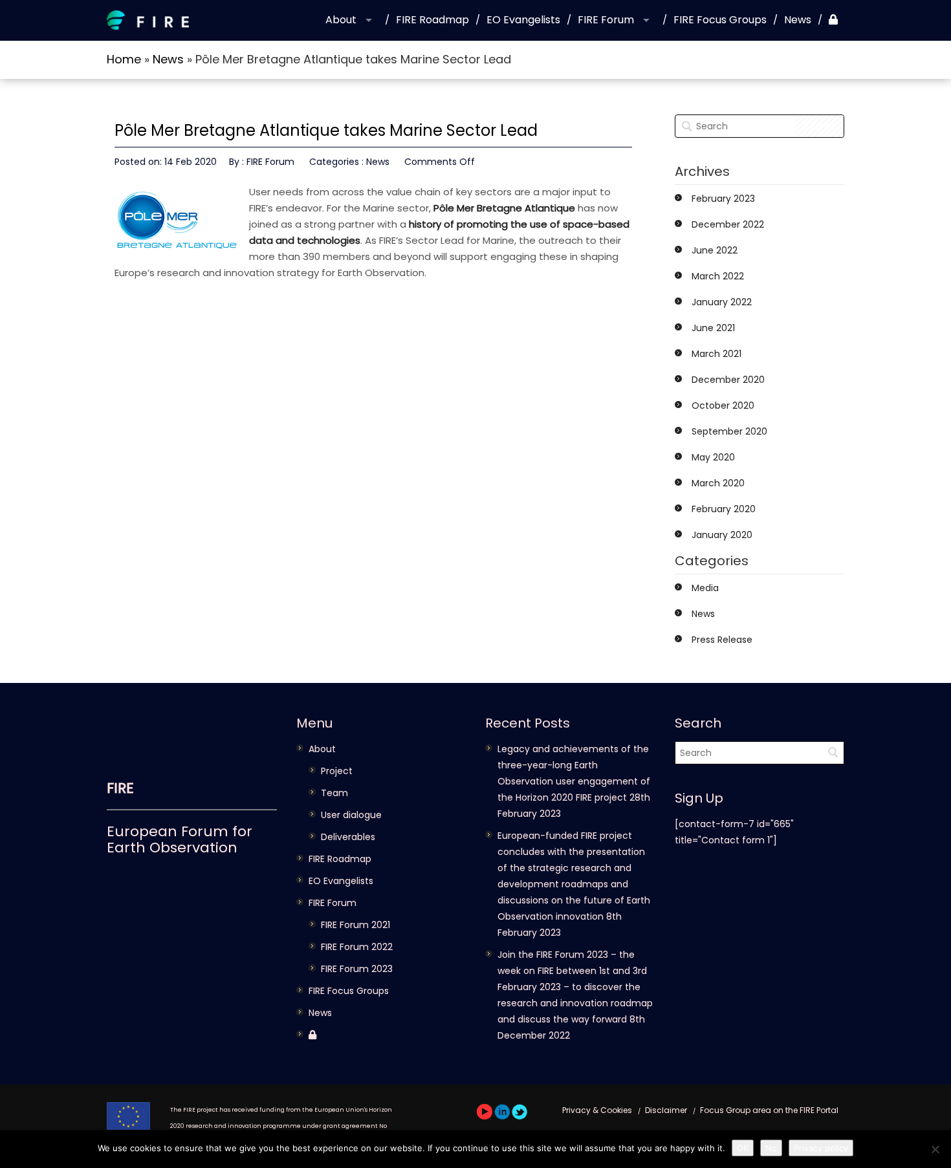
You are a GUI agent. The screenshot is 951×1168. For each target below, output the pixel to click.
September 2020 (729, 431)
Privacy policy (821, 1148)
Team (334, 792)
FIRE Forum (606, 19)
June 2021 (713, 327)
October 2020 (723, 405)
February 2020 (724, 509)
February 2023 (723, 198)
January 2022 (722, 302)
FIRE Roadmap (432, 19)
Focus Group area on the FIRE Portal (769, 1110)
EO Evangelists (523, 19)
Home (124, 59)
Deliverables (348, 836)
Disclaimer (666, 1110)
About (340, 19)
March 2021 (716, 353)
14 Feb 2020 (190, 161)
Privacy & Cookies (597, 1110)
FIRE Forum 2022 (357, 946)
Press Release (722, 639)
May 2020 (713, 457)
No (771, 1148)
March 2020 (718, 483)
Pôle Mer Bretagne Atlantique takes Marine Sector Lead (326, 130)
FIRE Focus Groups (720, 19)
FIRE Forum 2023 (357, 968)
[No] (934, 1149)
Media (705, 587)
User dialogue (351, 814)
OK (743, 1148)
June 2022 (715, 250)
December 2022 (728, 224)
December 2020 (728, 379)
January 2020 (722, 534)
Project (337, 770)
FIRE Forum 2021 (355, 924)
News (797, 19)
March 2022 (718, 276)
